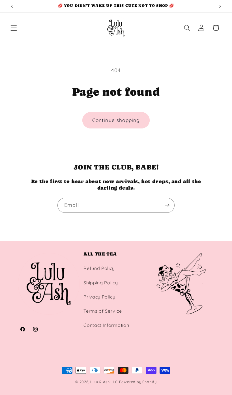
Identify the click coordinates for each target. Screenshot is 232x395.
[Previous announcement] (12, 6)
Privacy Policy (99, 297)
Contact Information (106, 325)
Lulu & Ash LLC (103, 381)
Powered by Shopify (138, 381)
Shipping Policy (100, 282)
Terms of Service (102, 311)
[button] (14, 28)
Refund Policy (99, 268)
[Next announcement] (220, 6)
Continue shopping (116, 120)
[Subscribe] (167, 205)
